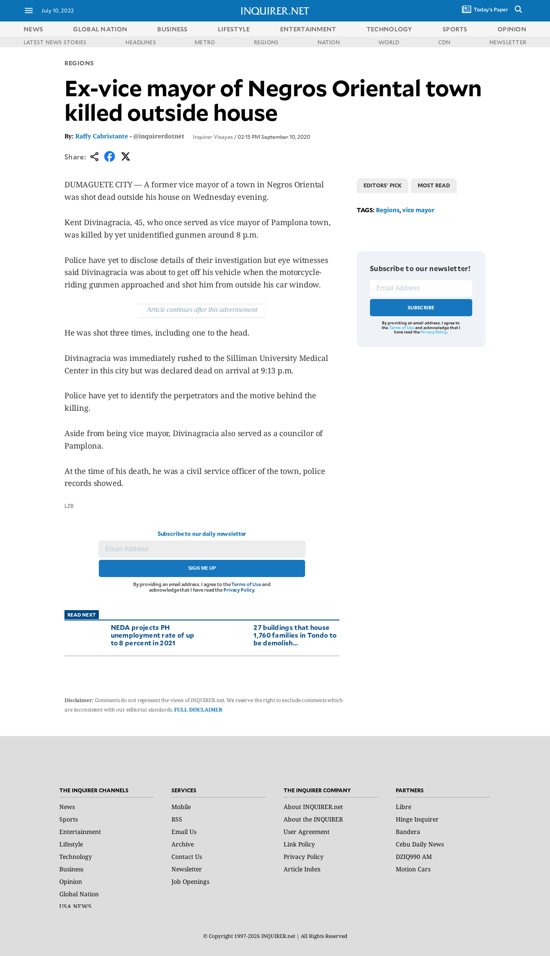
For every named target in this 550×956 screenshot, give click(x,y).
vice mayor (418, 210)
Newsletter (186, 869)
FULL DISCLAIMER (198, 709)
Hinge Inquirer (417, 819)
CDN (444, 42)
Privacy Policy (238, 589)
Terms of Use (246, 584)
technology (389, 29)
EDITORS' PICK (383, 185)
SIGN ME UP (202, 568)
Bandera (408, 832)
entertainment (308, 29)
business (172, 29)
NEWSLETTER (507, 42)
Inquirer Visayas (213, 136)
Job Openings (190, 881)
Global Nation (79, 894)
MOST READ (434, 185)
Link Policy (299, 844)
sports (455, 29)
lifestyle (234, 29)
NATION (329, 42)
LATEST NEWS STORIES (55, 42)
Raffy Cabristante (101, 136)
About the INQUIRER (313, 819)
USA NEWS (75, 906)
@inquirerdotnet (158, 136)
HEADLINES (140, 42)
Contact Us (186, 856)
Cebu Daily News (420, 844)
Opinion (70, 881)
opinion (512, 29)
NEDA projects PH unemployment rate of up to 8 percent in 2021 (153, 635)
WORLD (389, 42)
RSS (176, 819)
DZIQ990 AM (414, 856)
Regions (79, 63)
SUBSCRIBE (421, 307)
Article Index (302, 869)
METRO (205, 42)
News (33, 29)
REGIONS (266, 42)
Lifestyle (71, 844)
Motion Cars (413, 869)
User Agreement (307, 832)
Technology (75, 856)
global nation (100, 29)
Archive (182, 844)
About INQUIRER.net (313, 807)
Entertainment (80, 832)
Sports (68, 819)
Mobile (181, 807)
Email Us (183, 832)
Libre (403, 807)
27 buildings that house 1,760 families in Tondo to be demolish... (295, 635)
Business (71, 869)
